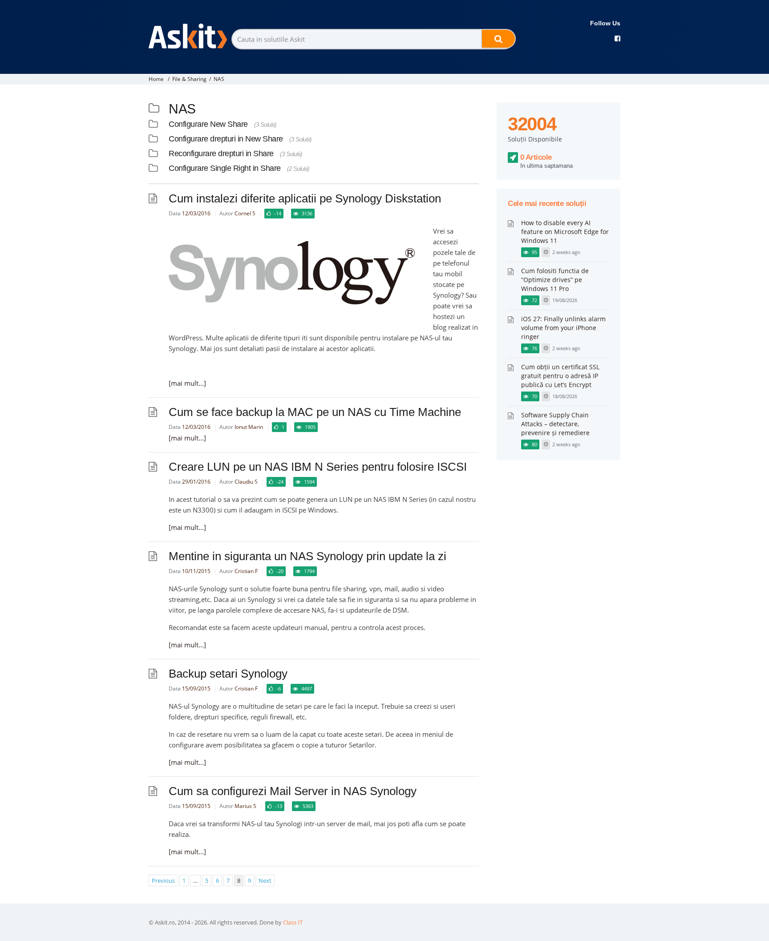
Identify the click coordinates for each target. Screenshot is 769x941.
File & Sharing (189, 79)
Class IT (293, 922)
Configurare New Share (208, 124)
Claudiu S (246, 481)
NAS (219, 79)
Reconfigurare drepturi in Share (221, 153)
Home (156, 79)
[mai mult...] (187, 383)
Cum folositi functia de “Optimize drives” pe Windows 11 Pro (555, 280)
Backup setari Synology (228, 673)
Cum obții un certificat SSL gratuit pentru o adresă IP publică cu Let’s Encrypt (560, 376)
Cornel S (245, 213)
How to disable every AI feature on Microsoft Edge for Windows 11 (565, 231)
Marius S (245, 806)
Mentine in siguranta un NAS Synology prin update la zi (307, 556)
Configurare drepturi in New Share (226, 138)
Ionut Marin (249, 427)
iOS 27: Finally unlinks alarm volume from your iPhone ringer (563, 328)
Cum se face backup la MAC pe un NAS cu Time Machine (315, 412)
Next (265, 880)
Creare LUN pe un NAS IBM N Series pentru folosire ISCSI (318, 466)
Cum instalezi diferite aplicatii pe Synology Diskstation (305, 198)
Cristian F (246, 571)
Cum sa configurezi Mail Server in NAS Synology (293, 791)
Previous (163, 880)
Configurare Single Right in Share (225, 168)
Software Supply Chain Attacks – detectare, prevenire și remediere (555, 424)
